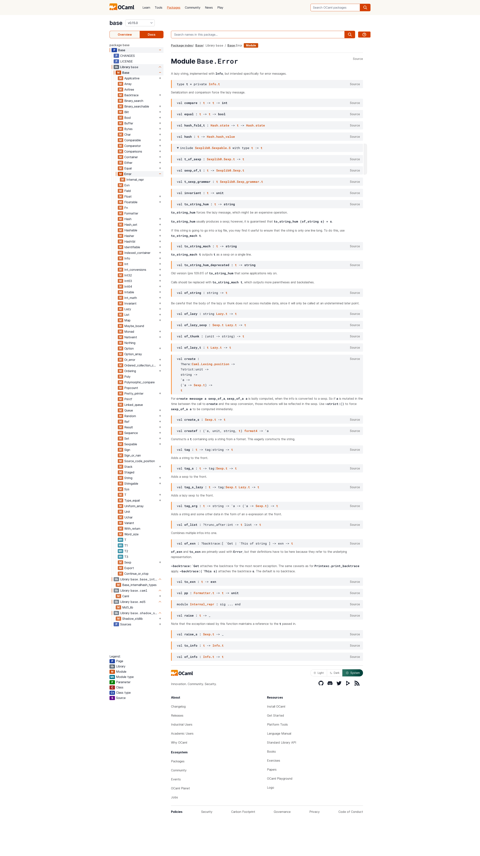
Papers (272, 769)
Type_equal (132, 500)
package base (120, 45)
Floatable (130, 202)
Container (131, 157)
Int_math (130, 298)
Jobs (174, 797)
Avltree (129, 89)
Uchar (128, 517)
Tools (158, 7)
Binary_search (133, 101)
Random (130, 416)
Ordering (130, 371)
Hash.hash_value (221, 136)
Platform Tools (277, 724)
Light (321, 672)
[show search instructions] (364, 35)
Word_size (131, 534)
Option (129, 348)
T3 (126, 557)
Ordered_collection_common (141, 365)
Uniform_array (134, 506)
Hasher (129, 236)
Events (176, 779)
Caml (125, 596)
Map (127, 320)
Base (121, 50)
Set (126, 438)
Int (126, 264)
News (209, 7)
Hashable (130, 230)
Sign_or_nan (132, 455)
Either (128, 163)
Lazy (127, 309)
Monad (129, 331)
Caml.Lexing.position (210, 364)
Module (251, 45)
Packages (173, 7)
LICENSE (126, 61)
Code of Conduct (350, 812)
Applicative (132, 78)
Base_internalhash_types (139, 585)
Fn (126, 208)
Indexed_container (137, 253)
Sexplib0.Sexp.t (221, 159)
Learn (146, 7)
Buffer (128, 123)
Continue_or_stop (136, 573)
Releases (177, 715)
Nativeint (130, 337)
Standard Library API (281, 742)
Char (127, 134)
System (355, 672)
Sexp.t (218, 325)
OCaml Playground (279, 778)
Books (271, 751)
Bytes (128, 129)
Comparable (132, 140)
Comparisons (133, 151)
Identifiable (132, 247)
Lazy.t (221, 314)
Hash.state (220, 125)
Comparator (132, 146)
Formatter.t (204, 593)
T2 (126, 551)
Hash (127, 219)
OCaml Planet (180, 788)
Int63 (128, 281)
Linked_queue (133, 405)
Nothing (129, 343)
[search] (365, 7)
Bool (127, 118)
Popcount (131, 388)
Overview (125, 34)
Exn (127, 185)
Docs (151, 34)
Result (128, 427)
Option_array (133, 354)
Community (192, 7)
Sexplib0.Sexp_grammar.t (241, 182)
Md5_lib (127, 607)
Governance (282, 812)
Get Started (275, 715)
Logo (270, 787)
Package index (182, 45)
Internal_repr (135, 179)
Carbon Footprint (243, 812)
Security (206, 812)
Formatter (131, 213)
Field (127, 191)
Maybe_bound (134, 326)
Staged (129, 472)
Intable (129, 292)
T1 (126, 545)
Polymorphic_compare (139, 382)
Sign (127, 450)
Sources (125, 624)
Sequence (131, 433)
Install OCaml (276, 706)
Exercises (273, 760)
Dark (336, 672)
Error (127, 174)
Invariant (130, 303)
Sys (126, 489)
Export (129, 568)
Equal (128, 168)
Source (358, 59)
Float (128, 196)
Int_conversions (135, 270)
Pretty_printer (133, 393)
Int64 (128, 286)
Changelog (178, 706)
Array (128, 84)
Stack (128, 467)
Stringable (131, 483)
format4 (250, 431)
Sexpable (130, 444)
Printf (128, 399)
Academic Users (182, 733)
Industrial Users (181, 724)
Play (220, 7)
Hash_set (130, 224)
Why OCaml (179, 742)
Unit (127, 512)
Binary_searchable (136, 106)
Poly (127, 376)
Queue (128, 410)
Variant (129, 523)
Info (127, 258)
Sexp (127, 562)
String (128, 478)
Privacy (314, 812)
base (116, 23)
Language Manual (279, 733)
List (126, 315)
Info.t (214, 84)
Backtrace (131, 95)
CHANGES (127, 56)
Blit (126, 112)
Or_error (129, 360)
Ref (126, 421)
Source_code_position (139, 461)
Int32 (128, 275)
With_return (132, 528)
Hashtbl (129, 241)
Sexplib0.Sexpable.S (213, 148)
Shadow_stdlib (132, 619)
